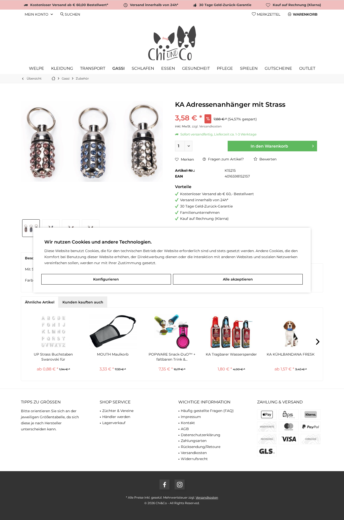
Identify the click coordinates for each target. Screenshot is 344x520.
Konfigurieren (106, 279)
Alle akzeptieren (238, 279)
